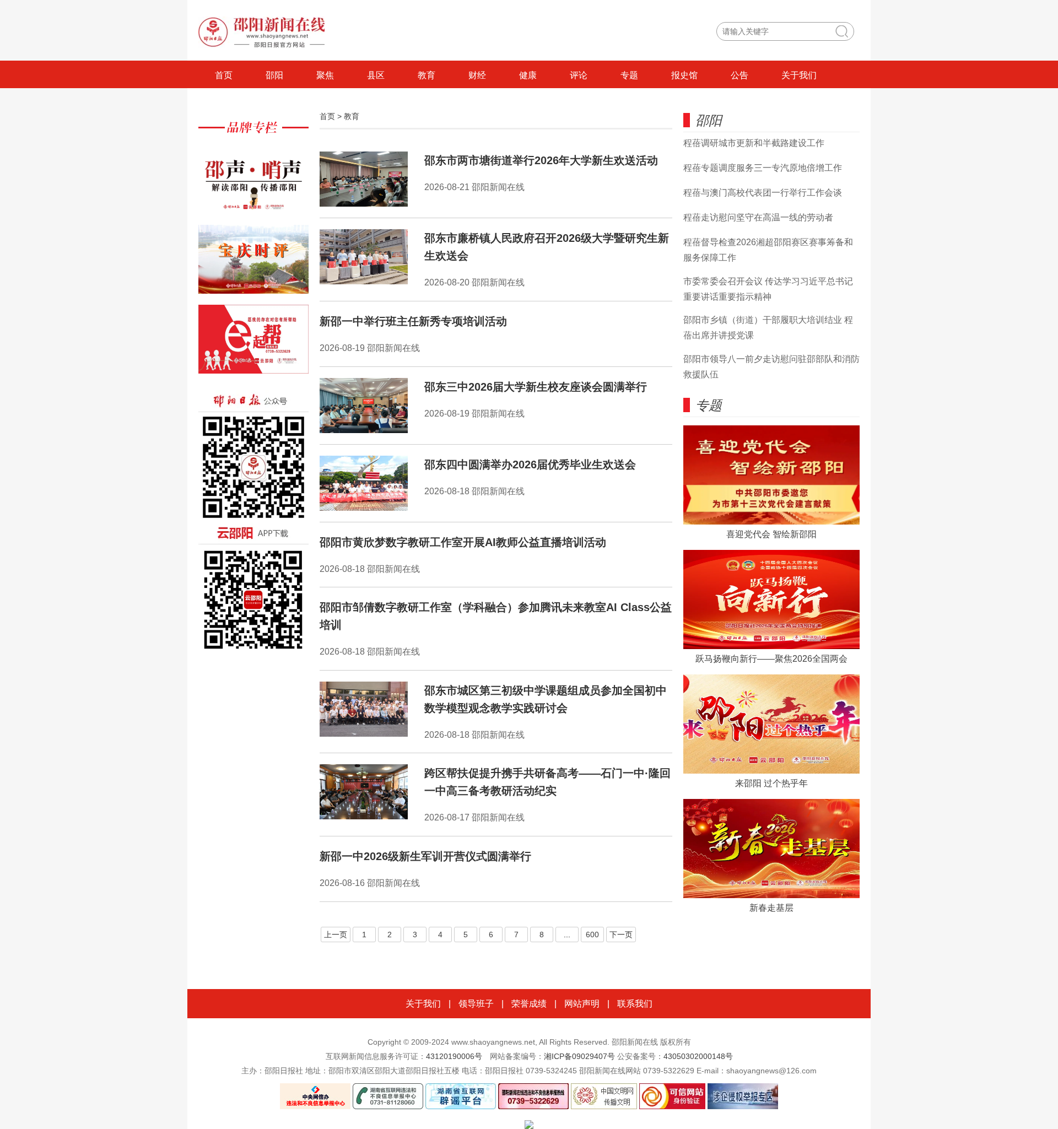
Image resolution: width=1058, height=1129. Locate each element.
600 (592, 934)
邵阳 (274, 75)
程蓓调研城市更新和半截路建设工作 (753, 143)
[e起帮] (253, 345)
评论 (578, 75)
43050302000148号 (698, 1056)
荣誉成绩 (529, 1003)
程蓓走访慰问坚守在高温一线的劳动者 (758, 217)
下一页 (621, 934)
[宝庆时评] (253, 265)
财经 (477, 75)
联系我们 (634, 1003)
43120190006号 (454, 1056)
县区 (376, 75)
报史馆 (684, 75)
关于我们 (799, 75)
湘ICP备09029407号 (579, 1056)
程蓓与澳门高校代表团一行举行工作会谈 (762, 192)
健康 (528, 75)
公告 (739, 75)
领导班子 (476, 1003)
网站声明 (582, 1003)
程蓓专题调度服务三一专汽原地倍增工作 (762, 167)
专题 (629, 75)
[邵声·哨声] (253, 185)
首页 (224, 75)
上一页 (335, 934)
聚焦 (325, 75)
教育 (426, 75)
